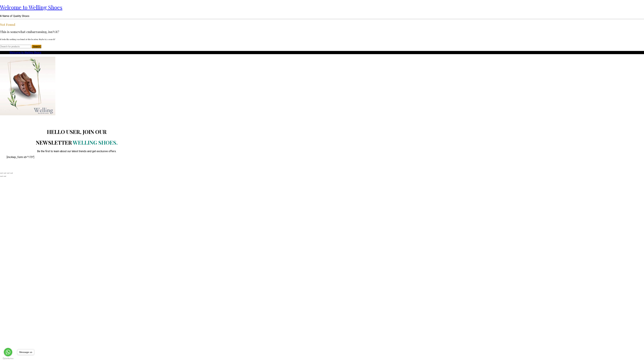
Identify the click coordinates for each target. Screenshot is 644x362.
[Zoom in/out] (11, 172)
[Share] (4, 172)
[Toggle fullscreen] (8, 172)
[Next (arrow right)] (4, 176)
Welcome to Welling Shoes (31, 7)
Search (36, 46)
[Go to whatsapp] (8, 352)
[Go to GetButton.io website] (8, 358)
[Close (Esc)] (1, 172)
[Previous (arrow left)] (1, 176)
